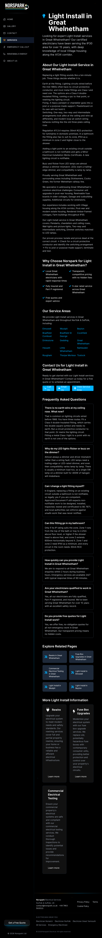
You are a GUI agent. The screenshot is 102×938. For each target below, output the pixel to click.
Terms (95, 902)
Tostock (81, 355)
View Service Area (83, 388)
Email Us (64, 388)
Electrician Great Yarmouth (84, 921)
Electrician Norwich (44, 921)
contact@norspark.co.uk (47, 905)
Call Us (49, 388)
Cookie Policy (83, 906)
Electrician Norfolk (63, 921)
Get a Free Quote (17, 922)
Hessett (46, 347)
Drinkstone (47, 340)
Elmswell (46, 328)
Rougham (47, 355)
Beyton (80, 328)
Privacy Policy (83, 902)
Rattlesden (82, 347)
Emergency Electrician (57, 925)
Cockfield (82, 333)
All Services (41, 925)
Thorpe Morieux (68, 355)
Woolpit (64, 328)
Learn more (53, 776)
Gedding (64, 340)
